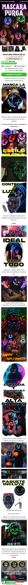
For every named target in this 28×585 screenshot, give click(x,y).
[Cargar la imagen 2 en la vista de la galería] (11, 49)
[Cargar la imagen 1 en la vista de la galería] (5, 49)
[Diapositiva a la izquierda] (1, 48)
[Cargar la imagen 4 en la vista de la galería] (23, 49)
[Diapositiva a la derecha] (27, 48)
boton (14, 223)
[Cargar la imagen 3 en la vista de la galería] (17, 49)
